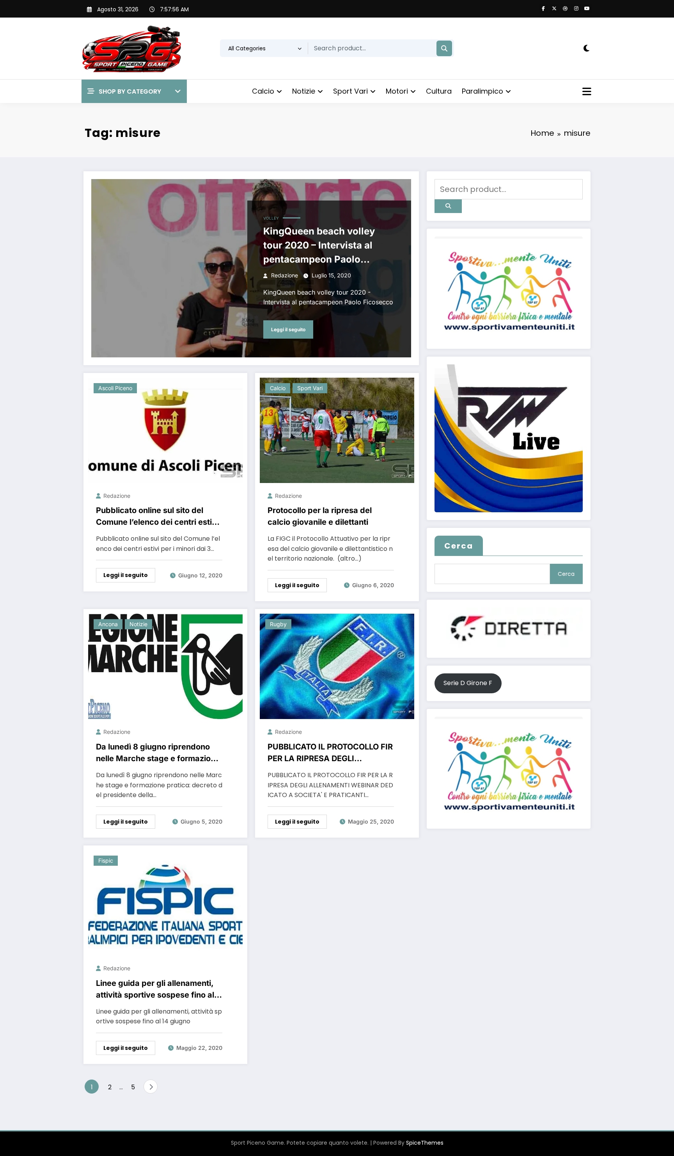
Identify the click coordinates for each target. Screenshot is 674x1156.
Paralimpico (482, 91)
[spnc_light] (586, 48)
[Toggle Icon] (585, 92)
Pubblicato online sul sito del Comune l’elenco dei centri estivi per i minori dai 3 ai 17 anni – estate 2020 (157, 517)
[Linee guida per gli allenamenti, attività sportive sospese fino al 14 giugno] (165, 902)
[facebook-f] (543, 8)
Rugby (278, 624)
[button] (134, 91)
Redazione (284, 275)
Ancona (108, 624)
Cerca (458, 545)
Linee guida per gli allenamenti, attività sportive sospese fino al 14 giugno (155, 989)
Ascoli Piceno (115, 388)
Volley (271, 218)
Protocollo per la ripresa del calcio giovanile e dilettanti (320, 516)
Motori (397, 91)
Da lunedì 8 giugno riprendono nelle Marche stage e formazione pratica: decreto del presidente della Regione (158, 753)
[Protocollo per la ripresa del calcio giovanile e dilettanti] (337, 429)
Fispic (105, 860)
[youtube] (587, 8)
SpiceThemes (424, 1143)
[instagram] (576, 8)
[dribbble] (565, 8)
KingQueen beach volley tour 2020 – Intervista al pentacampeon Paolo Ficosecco (319, 246)
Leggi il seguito (288, 329)
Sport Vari (350, 91)
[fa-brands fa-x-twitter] (554, 8)
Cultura (439, 91)
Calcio (263, 91)
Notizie (303, 91)
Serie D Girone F (467, 682)
